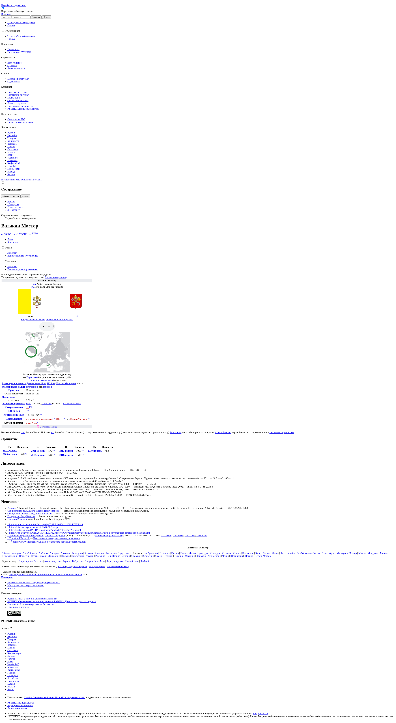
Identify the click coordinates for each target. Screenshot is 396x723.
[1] (40, 414)
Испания (226, 553)
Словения (148, 556)
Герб (75, 316)
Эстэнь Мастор (263, 556)
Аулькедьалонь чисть (14, 383)
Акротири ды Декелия (31, 561)
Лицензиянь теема (17, 708)
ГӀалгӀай (11, 672)
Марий (11, 647)
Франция (190, 556)
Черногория (214, 556)
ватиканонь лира (72, 403)
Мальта (362, 553)
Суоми (158, 556)
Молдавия (373, 553)
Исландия (215, 553)
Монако (384, 553)
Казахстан (247, 553)
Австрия (16, 553)
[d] (30, 407)
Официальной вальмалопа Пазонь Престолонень (33, 510)
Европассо (32, 377)
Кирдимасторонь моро (33, 319)
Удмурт (11, 658)
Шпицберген (132, 561)
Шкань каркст (14, 418)
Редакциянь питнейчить (20, 705)
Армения (65, 553)
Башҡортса (13, 642)
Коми (10, 661)
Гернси (66, 561)
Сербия (126, 556)
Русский (11, 633)
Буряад (11, 683)
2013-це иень (38, 455)
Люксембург (328, 553)
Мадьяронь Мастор (347, 553)
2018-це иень (66, 455)
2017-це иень (66, 450)
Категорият (7, 577)
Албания (43, 553)
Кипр (258, 553)
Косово (62, 566)
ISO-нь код (14, 411)
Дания (192, 553)
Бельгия (88, 553)
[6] (83, 450)
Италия (237, 553)
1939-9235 (201, 535)
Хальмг (11, 686)
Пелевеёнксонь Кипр (118, 566)
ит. (32, 286)
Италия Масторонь (66, 383)
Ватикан (11, 508)
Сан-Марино (113, 556)
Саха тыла (12, 650)
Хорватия (201, 556)
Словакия (136, 556)
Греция (175, 553)
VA (28, 411)
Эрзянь (11, 656)
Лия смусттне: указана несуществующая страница (33, 582)
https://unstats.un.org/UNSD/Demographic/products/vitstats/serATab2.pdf (45, 530)
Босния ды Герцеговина (118, 553)
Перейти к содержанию (13, 5)
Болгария (99, 553)
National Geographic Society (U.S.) (26, 535)
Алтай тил (12, 678)
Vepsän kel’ (13, 664)
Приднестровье (97, 566)
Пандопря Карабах (77, 566)
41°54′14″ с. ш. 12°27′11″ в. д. (16, 234)
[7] (83, 454)
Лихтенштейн (287, 553)
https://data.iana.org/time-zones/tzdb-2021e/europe (33, 527)
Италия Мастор (223, 432)
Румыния (100, 556)
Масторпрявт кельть (13, 386)
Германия (164, 553)
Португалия (77, 556)
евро (28, 403)
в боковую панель (10, 196)
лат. (35, 284)
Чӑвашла (12, 645)
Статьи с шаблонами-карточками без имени (30, 604)
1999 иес (47, 403)
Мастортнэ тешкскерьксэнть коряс (25, 585)
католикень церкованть (281, 432)
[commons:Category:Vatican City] (38, 426)
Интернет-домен (14, 407)
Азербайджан (30, 553)
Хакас (10, 689)
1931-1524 (190, 535)
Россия (89, 556)
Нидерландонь (9, 556)
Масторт (11, 588)
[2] (91, 418)
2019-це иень (95, 450)
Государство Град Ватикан (21, 516)
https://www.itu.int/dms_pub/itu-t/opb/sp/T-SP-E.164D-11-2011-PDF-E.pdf (46, 524)
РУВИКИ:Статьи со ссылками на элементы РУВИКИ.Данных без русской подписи (51, 601)
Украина (178, 556)
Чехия (225, 556)
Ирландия (203, 553)
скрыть (25, 196)
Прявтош (13, 390)
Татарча (11, 639)
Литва (275, 553)
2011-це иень (38, 450)
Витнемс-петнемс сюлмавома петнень (21, 179)
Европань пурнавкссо (41, 380)
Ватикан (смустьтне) (56, 277)
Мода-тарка (8, 397)
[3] (25, 454)
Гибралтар (77, 561)
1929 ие (51, 383)
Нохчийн (12, 636)
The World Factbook (19, 538)
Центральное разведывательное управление (56, 538)
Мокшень (12, 667)
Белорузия (77, 553)
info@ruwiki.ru (260, 713)
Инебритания (151, 553)
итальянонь (32, 386)
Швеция (248, 556)
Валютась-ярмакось (13, 403)
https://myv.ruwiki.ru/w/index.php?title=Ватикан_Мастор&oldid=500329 (45, 574)
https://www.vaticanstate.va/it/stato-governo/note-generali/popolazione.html (49, 542)
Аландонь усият (52, 561)
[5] (53, 454)
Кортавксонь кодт (14, 414)
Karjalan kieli (14, 670)
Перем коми (13, 681)
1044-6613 (178, 535)
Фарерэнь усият (114, 561)
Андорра (54, 553)
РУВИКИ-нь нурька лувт (20, 702)
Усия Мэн (100, 561)
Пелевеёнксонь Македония (45, 556)
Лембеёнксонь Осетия (308, 553)
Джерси (89, 561)
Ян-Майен (145, 561)
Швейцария (236, 556)
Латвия (266, 553)
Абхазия (6, 553)
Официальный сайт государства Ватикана (29, 513)
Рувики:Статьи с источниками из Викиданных (32, 598)
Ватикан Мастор (48, 426)
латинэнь (47, 386)
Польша (65, 556)
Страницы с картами (18, 607)
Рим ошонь (175, 432)
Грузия (183, 553)
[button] (17, 11)
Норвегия (24, 556)
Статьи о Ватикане (17, 519)
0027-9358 (166, 535)
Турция (168, 556)
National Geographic (55, 535)
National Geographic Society (109, 535)
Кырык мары (14, 653)
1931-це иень (10, 450)
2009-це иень (10, 454)
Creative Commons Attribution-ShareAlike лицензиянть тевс (54, 697)
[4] (53, 450)
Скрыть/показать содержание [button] (16, 215)
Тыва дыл (12, 675)
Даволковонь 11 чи (36, 383)
